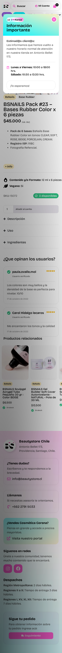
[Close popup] (54, 19)
